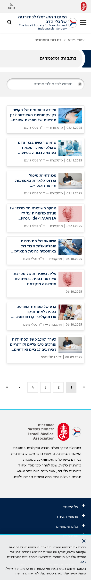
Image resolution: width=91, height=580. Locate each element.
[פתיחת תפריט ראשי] (83, 23)
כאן (83, 561)
